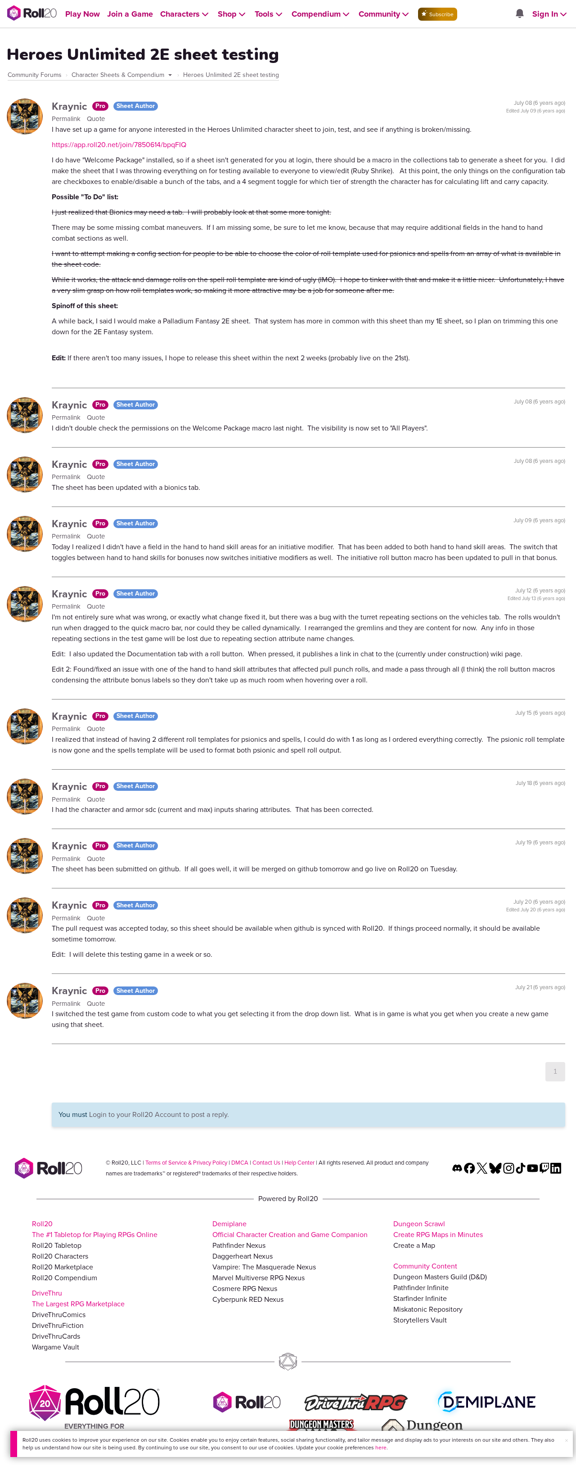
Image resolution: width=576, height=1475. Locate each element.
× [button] (566, 1440)
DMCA (239, 1162)
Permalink (67, 119)
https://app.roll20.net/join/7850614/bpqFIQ (119, 144)
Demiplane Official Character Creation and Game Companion (290, 1229)
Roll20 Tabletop (56, 1245)
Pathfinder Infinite (421, 1287)
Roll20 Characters (60, 1256)
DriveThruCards (56, 1336)
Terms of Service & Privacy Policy (186, 1162)
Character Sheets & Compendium (119, 75)
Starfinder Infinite (420, 1298)
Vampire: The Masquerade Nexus (264, 1267)
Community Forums (35, 75)
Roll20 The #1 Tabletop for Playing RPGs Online (95, 1229)
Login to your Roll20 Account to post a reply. (159, 1114)
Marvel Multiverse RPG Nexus (258, 1278)
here (381, 1448)
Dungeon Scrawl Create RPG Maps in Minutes (438, 1229)
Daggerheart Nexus (242, 1256)
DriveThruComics (59, 1314)
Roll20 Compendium (64, 1278)
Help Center (299, 1162)
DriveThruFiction (58, 1325)
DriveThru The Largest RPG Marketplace (78, 1298)
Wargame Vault (55, 1347)
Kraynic (71, 106)
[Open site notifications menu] (519, 14)
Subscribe (441, 14)
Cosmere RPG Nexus (244, 1288)
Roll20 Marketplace (62, 1267)
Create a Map (414, 1245)
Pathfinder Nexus (239, 1245)
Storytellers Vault (420, 1320)
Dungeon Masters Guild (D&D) (440, 1277)
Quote (96, 119)
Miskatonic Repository (428, 1309)
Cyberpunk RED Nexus (248, 1299)
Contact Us (266, 1162)
